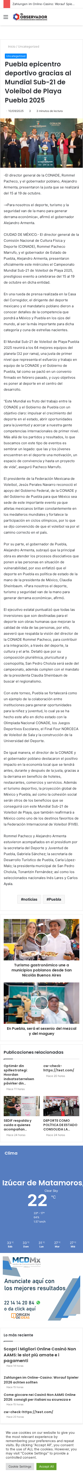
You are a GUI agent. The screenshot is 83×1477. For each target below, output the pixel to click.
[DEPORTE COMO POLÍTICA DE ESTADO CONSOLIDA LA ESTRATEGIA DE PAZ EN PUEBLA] (61, 1106)
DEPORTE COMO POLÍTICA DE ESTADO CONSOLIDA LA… (60, 1125)
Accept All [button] (46, 1466)
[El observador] (30, 16)
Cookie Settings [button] (20, 1466)
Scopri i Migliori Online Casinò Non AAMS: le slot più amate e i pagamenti (40, 1354)
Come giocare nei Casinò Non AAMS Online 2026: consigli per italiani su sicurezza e (40, 1397)
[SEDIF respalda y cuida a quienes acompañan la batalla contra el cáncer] (22, 1106)
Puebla (55, 899)
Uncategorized (28, 46)
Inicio (11, 46)
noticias (30, 899)
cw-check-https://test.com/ (58, 1068)
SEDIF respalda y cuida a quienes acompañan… (17, 1125)
